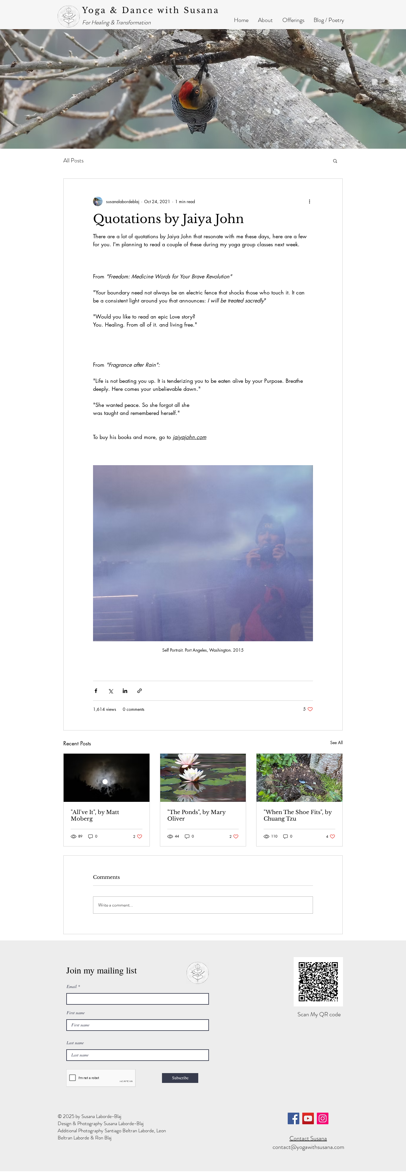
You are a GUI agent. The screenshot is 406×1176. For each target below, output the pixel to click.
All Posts (73, 160)
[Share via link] (139, 691)
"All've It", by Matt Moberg (95, 815)
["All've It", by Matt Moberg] (107, 778)
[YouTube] (308, 1118)
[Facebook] (293, 1118)
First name (76, 1013)
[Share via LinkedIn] (125, 691)
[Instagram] (322, 1118)
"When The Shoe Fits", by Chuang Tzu (298, 815)
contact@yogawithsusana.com (308, 1147)
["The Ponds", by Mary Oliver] (203, 778)
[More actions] (309, 201)
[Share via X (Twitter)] (110, 691)
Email (72, 986)
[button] (265, 20)
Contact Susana (308, 1138)
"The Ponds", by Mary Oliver (196, 815)
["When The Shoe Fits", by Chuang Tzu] (299, 778)
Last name (75, 1043)
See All (336, 742)
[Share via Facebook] (96, 691)
